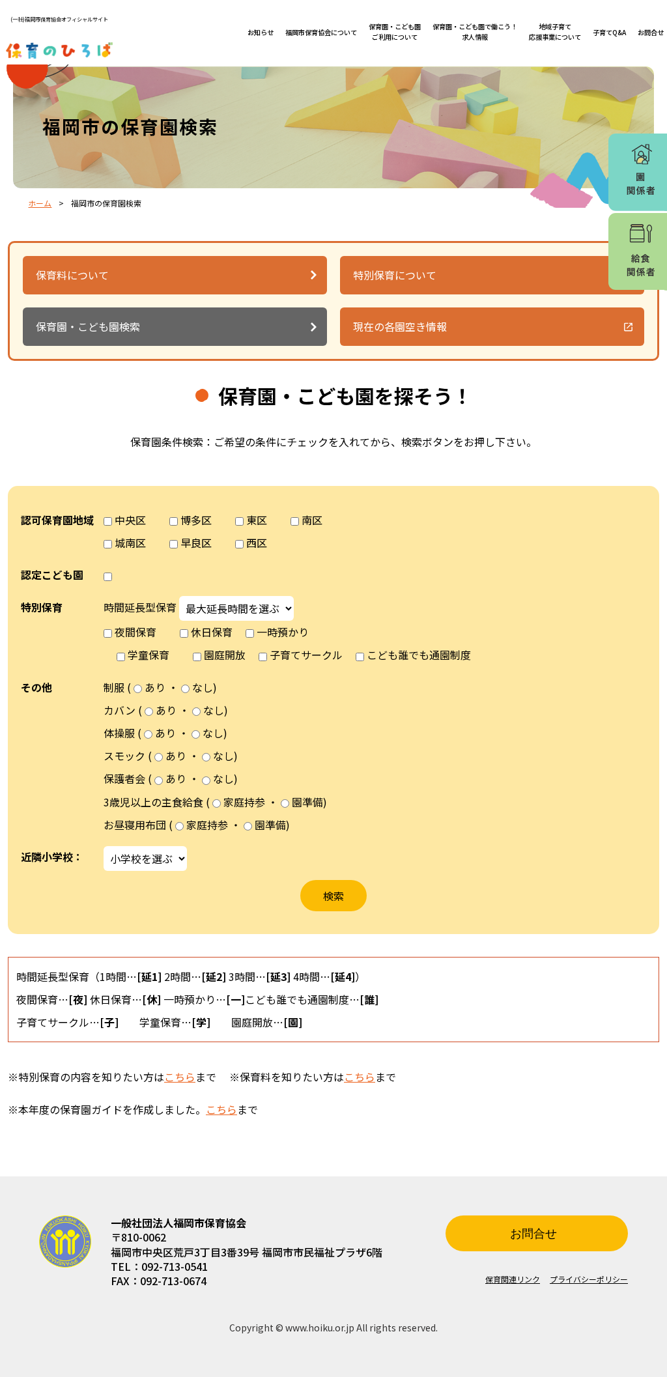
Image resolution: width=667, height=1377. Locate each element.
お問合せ (651, 32)
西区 (256, 542)
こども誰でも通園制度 (419, 654)
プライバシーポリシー (589, 1279)
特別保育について (394, 275)
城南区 (130, 542)
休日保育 (212, 632)
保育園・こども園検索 (88, 326)
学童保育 (148, 654)
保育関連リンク (512, 1279)
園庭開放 (225, 654)
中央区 (130, 520)
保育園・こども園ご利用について (395, 31)
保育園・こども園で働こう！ (475, 31)
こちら (179, 1077)
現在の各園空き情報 (400, 326)
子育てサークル (306, 654)
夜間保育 (135, 632)
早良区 (196, 542)
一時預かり (283, 632)
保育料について (72, 275)
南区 (312, 520)
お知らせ (261, 32)
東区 (256, 520)
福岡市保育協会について (321, 32)
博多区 (196, 520)
